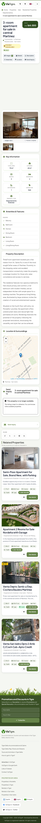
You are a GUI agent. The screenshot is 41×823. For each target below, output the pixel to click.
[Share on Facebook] (5, 436)
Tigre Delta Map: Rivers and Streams (13, 749)
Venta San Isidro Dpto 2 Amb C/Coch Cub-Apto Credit (19, 645)
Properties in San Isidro (9, 795)
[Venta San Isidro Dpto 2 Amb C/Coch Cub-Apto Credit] (20, 630)
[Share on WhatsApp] (15, 436)
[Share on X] (10, 436)
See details (32, 497)
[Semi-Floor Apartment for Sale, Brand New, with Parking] (20, 458)
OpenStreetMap (20, 379)
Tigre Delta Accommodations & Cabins (14, 745)
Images (9, 55)
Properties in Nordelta (9, 781)
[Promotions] (20, 4)
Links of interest (7, 769)
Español (8, 799)
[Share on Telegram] (19, 436)
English (19, 799)
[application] (20, 358)
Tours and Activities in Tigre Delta (12, 752)
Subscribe (21, 720)
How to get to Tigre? (8, 755)
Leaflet (12, 379)
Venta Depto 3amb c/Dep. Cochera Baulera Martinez (18, 588)
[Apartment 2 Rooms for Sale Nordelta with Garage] (20, 515)
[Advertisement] (20, 85)
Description (30, 55)
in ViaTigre (8, 762)
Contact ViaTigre (7, 772)
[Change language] (31, 4)
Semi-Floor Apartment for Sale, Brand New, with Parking (19, 473)
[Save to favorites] (24, 497)
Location (19, 59)
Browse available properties (21, 411)
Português (29, 799)
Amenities (9, 59)
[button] (20, 355)
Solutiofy (35, 817)
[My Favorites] (25, 4)
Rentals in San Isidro (8, 791)
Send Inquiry (30, 59)
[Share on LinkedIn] (24, 436)
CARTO (35, 379)
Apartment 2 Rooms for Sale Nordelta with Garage (18, 531)
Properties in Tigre (7, 785)
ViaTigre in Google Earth (9, 765)
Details (20, 55)
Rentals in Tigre (6, 788)
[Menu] (37, 4)
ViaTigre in (12, 805)
